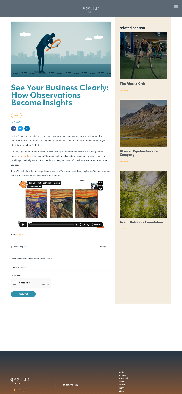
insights (20, 234)
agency (122, 375)
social (122, 385)
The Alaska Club (132, 83)
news (121, 381)
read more (124, 90)
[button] (13, 128)
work (121, 388)
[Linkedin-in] (24, 390)
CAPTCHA (15, 275)
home (121, 372)
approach (123, 378)
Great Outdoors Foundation (141, 222)
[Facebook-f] (14, 390)
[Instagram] (19, 390)
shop (121, 391)
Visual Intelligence (25, 156)
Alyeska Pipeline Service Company (139, 153)
